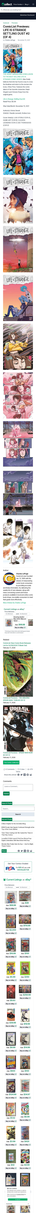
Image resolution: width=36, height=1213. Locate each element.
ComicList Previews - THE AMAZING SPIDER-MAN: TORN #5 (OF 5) (16, 699)
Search (18, 814)
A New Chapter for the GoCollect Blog (14, 823)
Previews (15, 23)
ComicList (6, 23)
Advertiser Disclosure (27, 15)
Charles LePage (10, 40)
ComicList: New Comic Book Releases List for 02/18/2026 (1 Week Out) (17, 644)
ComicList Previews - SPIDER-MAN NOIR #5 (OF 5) (18, 754)
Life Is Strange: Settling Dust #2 (14, 99)
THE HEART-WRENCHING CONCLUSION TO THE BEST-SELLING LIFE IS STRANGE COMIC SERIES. (18, 76)
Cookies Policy (20, 1194)
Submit (6, 794)
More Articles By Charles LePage (14, 603)
